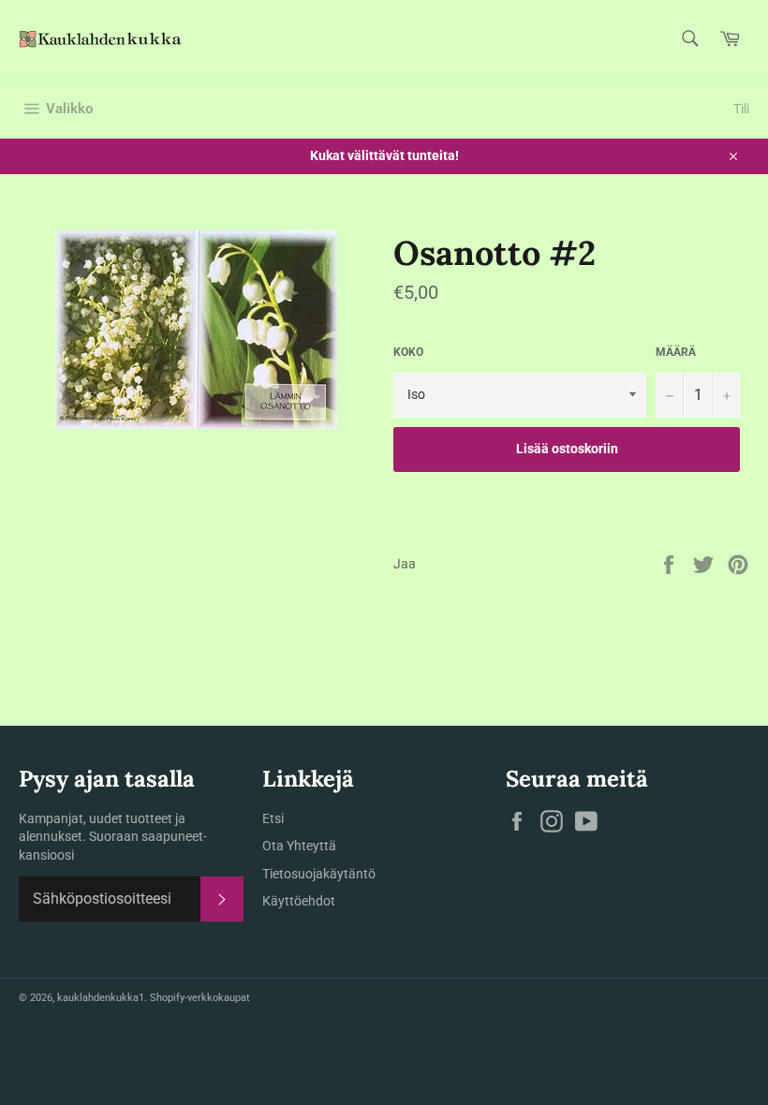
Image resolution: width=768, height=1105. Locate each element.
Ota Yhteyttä (299, 845)
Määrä (676, 352)
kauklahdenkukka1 (100, 998)
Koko (408, 352)
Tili (741, 108)
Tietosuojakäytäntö (319, 873)
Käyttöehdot (298, 900)
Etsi (273, 818)
